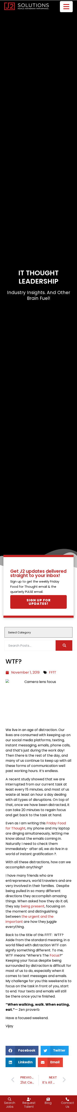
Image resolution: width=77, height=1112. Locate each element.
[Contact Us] (67, 1099)
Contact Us (67, 1105)
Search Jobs (9, 1105)
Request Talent (29, 1105)
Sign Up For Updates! (39, 602)
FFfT (52, 672)
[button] (22, 1050)
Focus (54, 955)
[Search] (64, 645)
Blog (48, 1103)
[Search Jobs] (9, 1099)
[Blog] (48, 1099)
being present (32, 906)
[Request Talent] (29, 1099)
